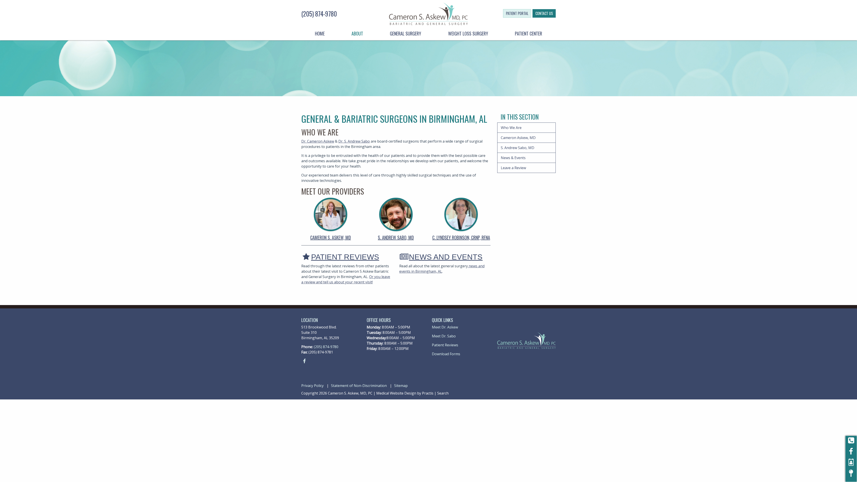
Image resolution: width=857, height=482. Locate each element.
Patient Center (528, 33)
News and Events (441, 257)
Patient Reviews (341, 257)
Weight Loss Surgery (468, 33)
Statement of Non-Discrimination (359, 385)
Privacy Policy (312, 385)
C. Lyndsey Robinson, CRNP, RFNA (461, 237)
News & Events (513, 157)
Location (309, 320)
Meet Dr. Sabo (444, 336)
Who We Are (511, 127)
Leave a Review (513, 167)
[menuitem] (320, 33)
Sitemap (401, 385)
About (357, 33)
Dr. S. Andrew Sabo (354, 141)
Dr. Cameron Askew (317, 141)
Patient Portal (517, 13)
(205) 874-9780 (319, 13)
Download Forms (446, 353)
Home (320, 33)
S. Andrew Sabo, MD (396, 237)
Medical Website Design (396, 393)
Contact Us (544, 13)
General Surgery (405, 33)
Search (443, 393)
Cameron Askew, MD (518, 137)
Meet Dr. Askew (445, 327)
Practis (427, 393)
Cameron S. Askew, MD (330, 237)
